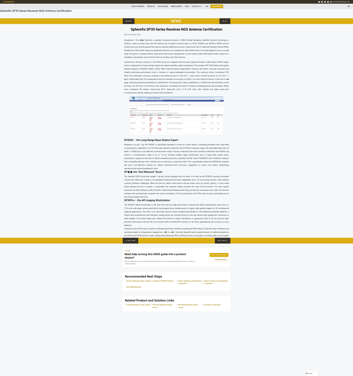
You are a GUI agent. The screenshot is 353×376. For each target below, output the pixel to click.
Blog (187, 6)
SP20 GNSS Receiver (134, 287)
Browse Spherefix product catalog (139, 281)
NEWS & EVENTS (176, 6)
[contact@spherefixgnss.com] (331, 2)
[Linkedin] (325, 2)
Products (151, 6)
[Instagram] (328, 2)
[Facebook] (322, 2)
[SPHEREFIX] (8, 2)
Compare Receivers (221, 259)
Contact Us (196, 6)
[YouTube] (319, 2)
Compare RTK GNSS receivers (163, 281)
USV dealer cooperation (212, 305)
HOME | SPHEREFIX (137, 6)
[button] (202, 6)
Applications (163, 6)
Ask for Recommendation (219, 255)
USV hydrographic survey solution (138, 305)
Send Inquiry (217, 6)
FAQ (207, 6)
